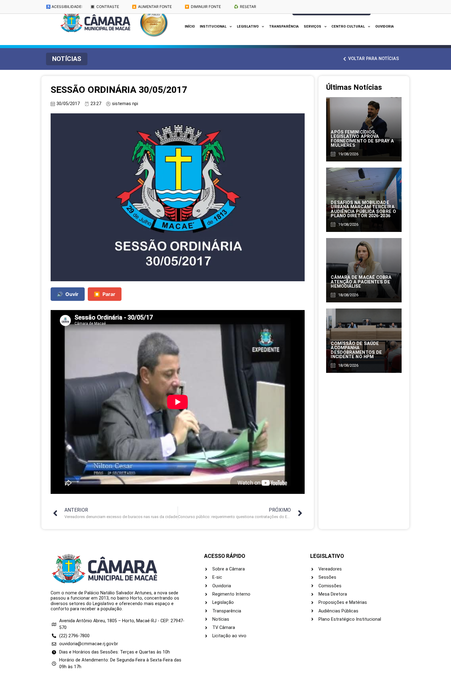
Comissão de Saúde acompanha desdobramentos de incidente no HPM (356, 350)
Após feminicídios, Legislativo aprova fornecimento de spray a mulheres (362, 139)
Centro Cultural (348, 26)
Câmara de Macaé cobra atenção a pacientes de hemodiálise (361, 282)
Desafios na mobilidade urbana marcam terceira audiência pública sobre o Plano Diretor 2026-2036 (363, 209)
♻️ (245, 6)
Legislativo (248, 26)
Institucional (213, 26)
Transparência (284, 26)
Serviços (312, 26)
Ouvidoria (384, 26)
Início (190, 26)
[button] (66, 59)
